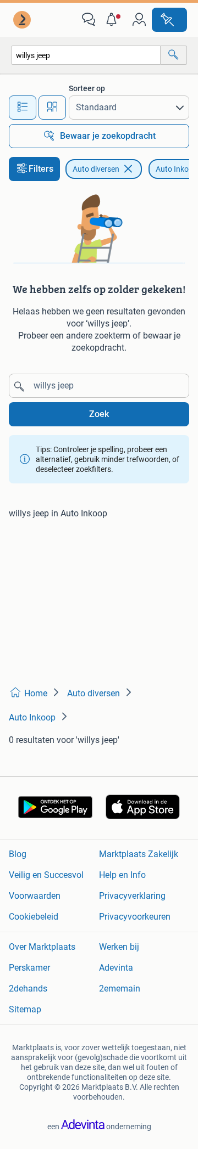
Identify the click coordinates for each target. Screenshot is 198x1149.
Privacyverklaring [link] (132, 896)
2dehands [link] (28, 988)
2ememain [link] (119, 988)
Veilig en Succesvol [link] (46, 875)
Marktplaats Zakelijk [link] (138, 854)
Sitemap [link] (25, 1009)
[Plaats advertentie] (169, 20)
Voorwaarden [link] (35, 896)
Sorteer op (87, 88)
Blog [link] (17, 854)
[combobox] (86, 55)
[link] (23, 20)
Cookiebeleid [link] (33, 916)
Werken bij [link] (119, 947)
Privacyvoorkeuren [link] (134, 916)
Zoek (99, 414)
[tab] (22, 107)
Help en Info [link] (122, 875)
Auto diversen (96, 169)
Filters (41, 169)
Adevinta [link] (116, 967)
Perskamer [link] (29, 967)
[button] (114, 20)
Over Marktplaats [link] (42, 947)
